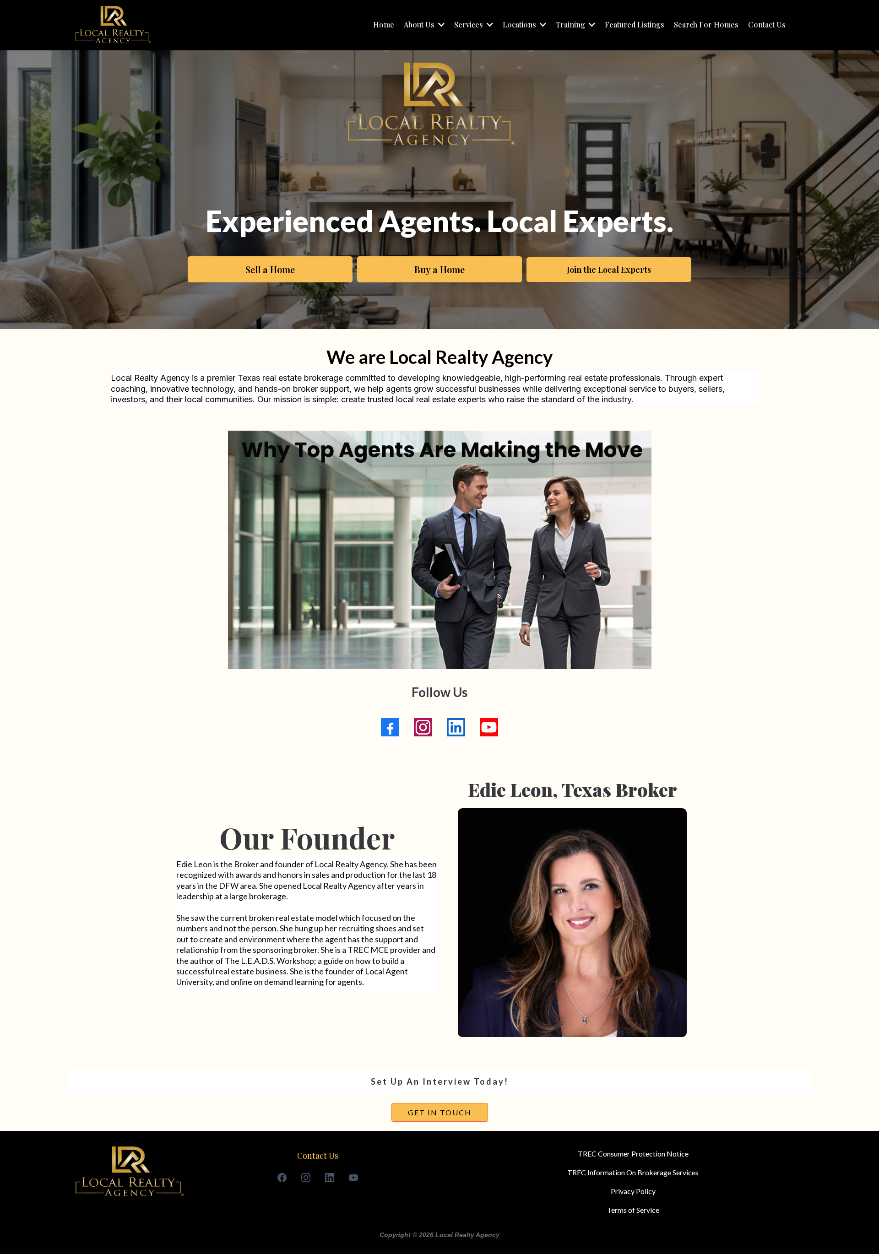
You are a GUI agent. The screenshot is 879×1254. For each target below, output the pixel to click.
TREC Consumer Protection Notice (633, 1153)
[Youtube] (488, 727)
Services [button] (469, 24)
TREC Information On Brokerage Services (633, 1172)
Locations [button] (520, 24)
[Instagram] (423, 727)
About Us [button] (420, 24)
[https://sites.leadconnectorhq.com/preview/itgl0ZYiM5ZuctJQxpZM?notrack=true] (112, 25)
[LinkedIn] (456, 727)
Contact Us (317, 1155)
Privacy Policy (633, 1191)
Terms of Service (633, 1209)
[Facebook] (390, 727)
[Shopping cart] (799, 25)
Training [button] (571, 24)
